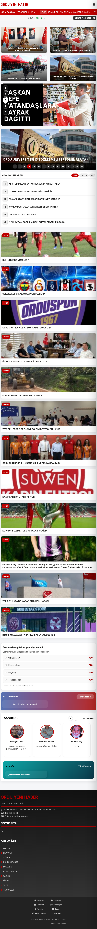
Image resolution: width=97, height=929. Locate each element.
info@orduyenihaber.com (15, 816)
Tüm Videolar (85, 766)
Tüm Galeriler (85, 696)
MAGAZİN (7, 867)
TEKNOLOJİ (8, 890)
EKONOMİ (7, 853)
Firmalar (40, 909)
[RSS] (2, 831)
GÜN (75, 175)
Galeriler (40, 905)
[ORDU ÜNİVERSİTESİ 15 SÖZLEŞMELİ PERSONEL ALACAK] (73, 68)
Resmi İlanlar (40, 913)
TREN (76, 746)
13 (72, 166)
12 (68, 166)
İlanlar (57, 909)
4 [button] (5, 106)
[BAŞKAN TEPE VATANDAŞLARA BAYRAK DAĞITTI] (73, 40)
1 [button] (5, 88)
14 (77, 166)
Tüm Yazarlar (87, 718)
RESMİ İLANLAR (10, 871)
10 (58, 166)
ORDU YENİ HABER (14, 4)
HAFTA (84, 175)
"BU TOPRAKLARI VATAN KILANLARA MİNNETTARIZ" (34, 184)
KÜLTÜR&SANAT (10, 862)
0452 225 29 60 (10, 813)
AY (92, 175)
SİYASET (7, 880)
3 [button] (5, 100)
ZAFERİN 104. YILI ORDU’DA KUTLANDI (20, 102)
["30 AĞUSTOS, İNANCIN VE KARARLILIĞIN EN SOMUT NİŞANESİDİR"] (24, 40)
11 (63, 166)
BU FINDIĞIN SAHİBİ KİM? (47, 746)
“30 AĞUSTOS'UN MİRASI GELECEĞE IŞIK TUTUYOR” (34, 199)
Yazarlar (40, 900)
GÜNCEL (7, 857)
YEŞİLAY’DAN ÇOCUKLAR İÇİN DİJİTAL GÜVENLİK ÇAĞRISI (37, 222)
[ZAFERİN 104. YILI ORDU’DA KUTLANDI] (24, 68)
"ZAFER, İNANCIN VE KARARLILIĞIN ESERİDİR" (31, 191)
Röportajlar (57, 905)
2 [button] (5, 94)
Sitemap (57, 913)
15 (82, 166)
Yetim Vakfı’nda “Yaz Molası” (23, 214)
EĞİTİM (6, 848)
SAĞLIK (6, 876)
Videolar (57, 900)
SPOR (5, 235)
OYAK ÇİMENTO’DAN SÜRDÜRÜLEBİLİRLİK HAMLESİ (34, 207)
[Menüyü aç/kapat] (93, 5)
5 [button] (5, 112)
